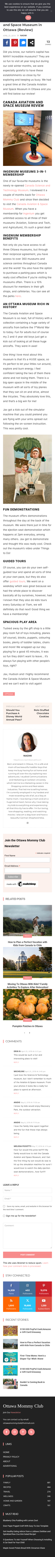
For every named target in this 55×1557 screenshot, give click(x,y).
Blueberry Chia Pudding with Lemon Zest (20, 1520)
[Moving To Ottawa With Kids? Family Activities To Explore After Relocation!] (27, 962)
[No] (51, 11)
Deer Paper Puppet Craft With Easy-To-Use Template (25, 1526)
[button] (28, 138)
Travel (27, 936)
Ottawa (9, 694)
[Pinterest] (23, 1432)
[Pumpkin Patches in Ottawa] (27, 1004)
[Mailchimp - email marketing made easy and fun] (21, 886)
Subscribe (43, 1298)
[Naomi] (27, 742)
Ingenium (28, 213)
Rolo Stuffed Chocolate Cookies (41, 713)
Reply (16, 1062)
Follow (27, 1282)
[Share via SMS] (23, 43)
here (18, 296)
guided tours (17, 581)
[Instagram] (28, 822)
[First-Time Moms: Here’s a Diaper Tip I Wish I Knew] (10, 1357)
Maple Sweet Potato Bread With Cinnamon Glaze (24, 1548)
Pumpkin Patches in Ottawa (27, 1026)
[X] (31, 1432)
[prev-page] (24, 1033)
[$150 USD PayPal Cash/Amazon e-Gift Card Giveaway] (10, 1331)
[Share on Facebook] (6, 43)
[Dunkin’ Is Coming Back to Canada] (10, 1384)
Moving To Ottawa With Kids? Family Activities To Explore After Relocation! (27, 986)
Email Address (12, 865)
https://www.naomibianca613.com (27, 760)
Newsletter (16, 1412)
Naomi (23, 35)
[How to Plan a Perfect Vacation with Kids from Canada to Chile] (27, 920)
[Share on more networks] (31, 43)
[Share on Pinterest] (14, 43)
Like (11, 1282)
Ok (28, 17)
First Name (10, 855)
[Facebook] (6, 1432)
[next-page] (29, 1033)
